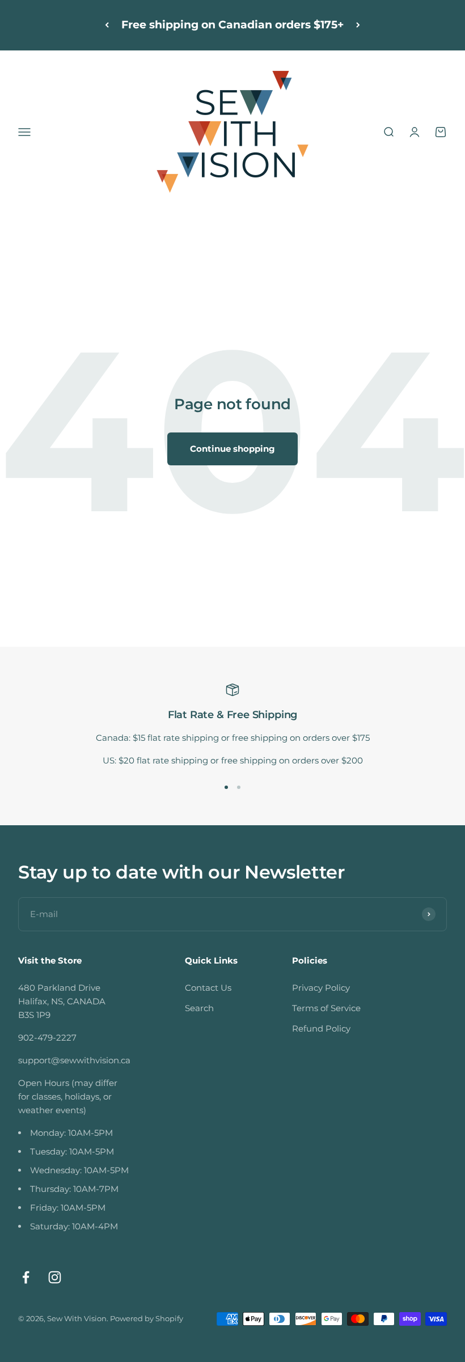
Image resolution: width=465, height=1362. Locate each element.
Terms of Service (326, 1008)
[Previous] (107, 25)
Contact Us (208, 987)
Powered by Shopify (146, 1318)
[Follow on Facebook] (25, 1277)
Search (199, 1008)
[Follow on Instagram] (54, 1277)
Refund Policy (321, 1028)
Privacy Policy (321, 987)
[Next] (358, 25)
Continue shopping (232, 448)
